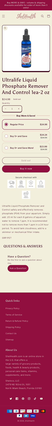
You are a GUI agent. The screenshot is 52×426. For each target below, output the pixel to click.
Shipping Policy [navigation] (13, 327)
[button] (3, 16)
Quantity (6, 103)
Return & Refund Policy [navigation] (17, 321)
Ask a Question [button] (18, 268)
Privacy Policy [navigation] (12, 308)
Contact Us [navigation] (11, 333)
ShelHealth (30, 421)
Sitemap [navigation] (10, 339)
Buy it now (26, 168)
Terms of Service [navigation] (14, 315)
